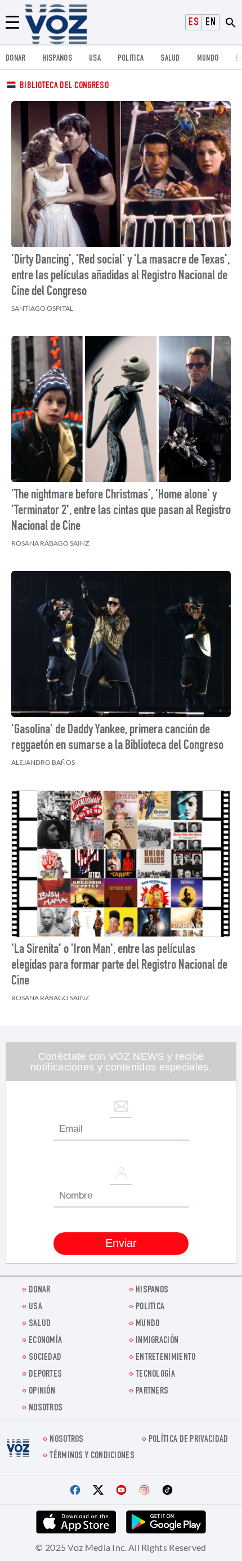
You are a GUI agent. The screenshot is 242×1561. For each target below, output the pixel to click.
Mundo (208, 59)
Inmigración (157, 1341)
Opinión (42, 1391)
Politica (131, 59)
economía (45, 1341)
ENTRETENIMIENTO (166, 1358)
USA (95, 59)
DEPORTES (45, 1375)
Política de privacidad (188, 1440)
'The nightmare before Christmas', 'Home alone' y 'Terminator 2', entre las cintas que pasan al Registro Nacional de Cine (121, 511)
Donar (16, 59)
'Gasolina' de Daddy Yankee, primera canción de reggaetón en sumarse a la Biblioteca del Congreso (117, 738)
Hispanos (57, 59)
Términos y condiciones (92, 1456)
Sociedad (45, 1358)
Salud (170, 59)
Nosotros (45, 1408)
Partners (152, 1391)
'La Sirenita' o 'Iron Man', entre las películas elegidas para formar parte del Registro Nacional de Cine (119, 965)
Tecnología (155, 1375)
